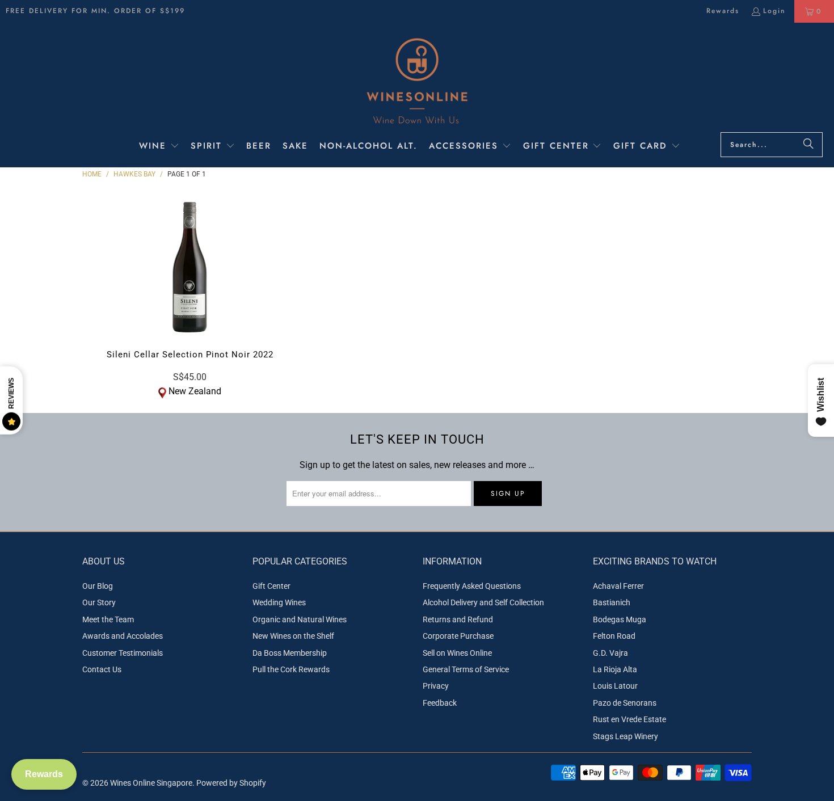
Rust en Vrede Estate (629, 719)
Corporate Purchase (458, 635)
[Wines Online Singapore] (417, 80)
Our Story (99, 602)
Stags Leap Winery (625, 736)
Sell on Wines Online (457, 652)
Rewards (722, 11)
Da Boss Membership (289, 652)
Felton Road (614, 635)
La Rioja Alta (615, 669)
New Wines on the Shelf (293, 635)
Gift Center (271, 586)
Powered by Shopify (231, 782)
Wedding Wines (279, 602)
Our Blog (97, 586)
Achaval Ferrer (618, 586)
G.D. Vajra (610, 652)
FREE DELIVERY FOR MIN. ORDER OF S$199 (95, 11)
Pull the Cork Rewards (291, 669)
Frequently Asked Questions (472, 586)
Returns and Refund (458, 619)
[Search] (808, 144)
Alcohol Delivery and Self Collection (483, 602)
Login (774, 11)
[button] (159, 147)
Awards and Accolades (122, 635)
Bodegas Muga (619, 619)
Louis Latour (615, 685)
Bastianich (611, 602)
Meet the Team (108, 619)
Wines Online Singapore (151, 782)
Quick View (190, 291)
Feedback (440, 702)
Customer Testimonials (122, 652)
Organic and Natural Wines (299, 619)
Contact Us (101, 669)
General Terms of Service (466, 669)
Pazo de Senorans (624, 702)
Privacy (436, 685)
